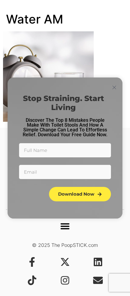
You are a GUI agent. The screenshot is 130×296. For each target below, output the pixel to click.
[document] (65, 148)
